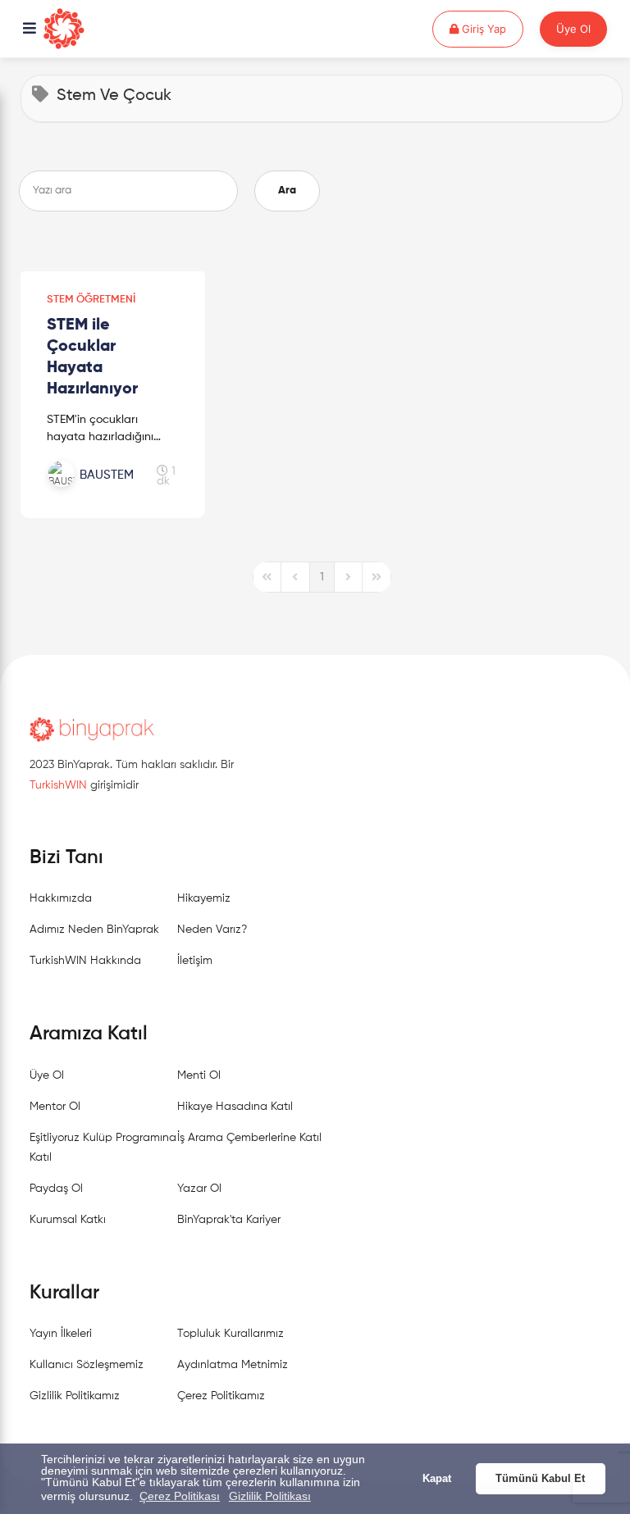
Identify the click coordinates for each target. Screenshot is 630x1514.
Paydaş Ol (56, 1188)
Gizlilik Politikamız (75, 1396)
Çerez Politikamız (221, 1396)
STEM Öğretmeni (91, 299)
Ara (287, 190)
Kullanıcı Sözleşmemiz (87, 1365)
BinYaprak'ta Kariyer (229, 1219)
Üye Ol (573, 28)
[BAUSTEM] (102, 492)
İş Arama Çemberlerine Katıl (249, 1137)
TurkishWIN (58, 785)
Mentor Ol (55, 1106)
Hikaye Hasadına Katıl (235, 1106)
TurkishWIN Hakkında (85, 960)
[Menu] (29, 29)
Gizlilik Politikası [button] (270, 1496)
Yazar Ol (199, 1188)
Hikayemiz (204, 898)
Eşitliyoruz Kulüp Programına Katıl (103, 1147)
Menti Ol (199, 1075)
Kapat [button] (436, 1478)
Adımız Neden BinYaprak (94, 929)
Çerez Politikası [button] (179, 1496)
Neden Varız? (212, 929)
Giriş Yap (491, 28)
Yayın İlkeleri (61, 1333)
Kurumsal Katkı (68, 1219)
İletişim (194, 960)
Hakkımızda (61, 898)
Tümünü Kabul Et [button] (540, 1478)
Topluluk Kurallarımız (230, 1333)
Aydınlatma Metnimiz (232, 1365)
